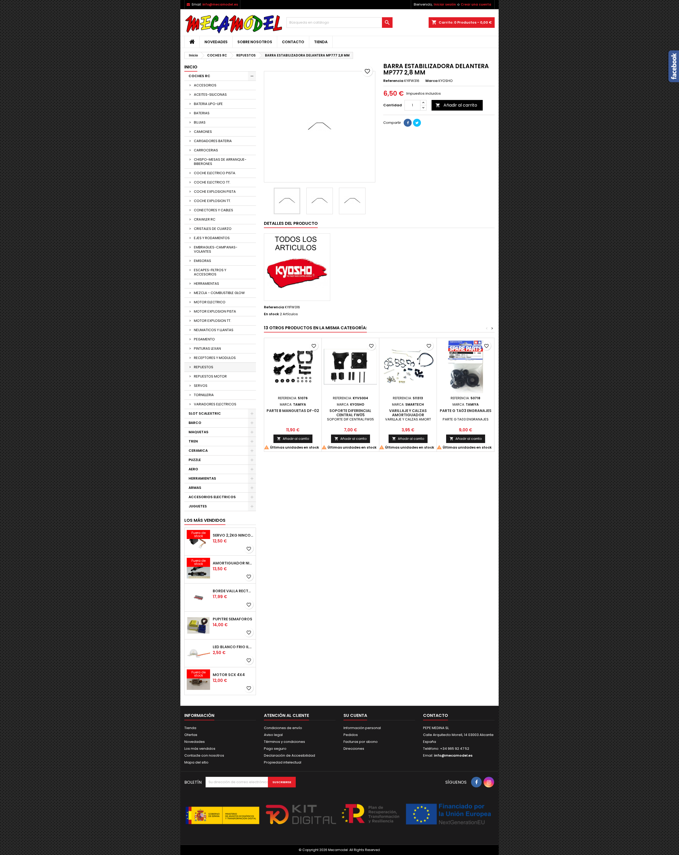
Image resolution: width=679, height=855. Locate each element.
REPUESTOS (203, 367)
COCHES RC (199, 75)
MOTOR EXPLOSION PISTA (215, 311)
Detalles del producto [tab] (291, 223)
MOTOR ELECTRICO (209, 302)
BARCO (195, 422)
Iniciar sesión (445, 4)
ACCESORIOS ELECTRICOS (212, 496)
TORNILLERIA (204, 394)
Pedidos (350, 734)
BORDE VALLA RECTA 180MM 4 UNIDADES (233, 591)
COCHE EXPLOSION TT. (212, 200)
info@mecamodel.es (220, 4)
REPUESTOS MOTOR (210, 376)
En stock (271, 314)
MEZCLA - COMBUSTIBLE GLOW (219, 292)
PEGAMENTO (204, 339)
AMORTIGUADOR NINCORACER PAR (233, 563)
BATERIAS (202, 113)
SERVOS (200, 385)
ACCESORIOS (205, 85)
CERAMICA (198, 450)
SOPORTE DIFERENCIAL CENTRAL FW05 (350, 413)
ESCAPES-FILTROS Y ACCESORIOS (210, 272)
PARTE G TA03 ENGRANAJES (465, 410)
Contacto (293, 42)
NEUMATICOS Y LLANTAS (213, 329)
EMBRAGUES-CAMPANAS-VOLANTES (215, 249)
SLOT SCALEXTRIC (205, 413)
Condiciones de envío (283, 727)
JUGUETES (198, 506)
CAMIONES (203, 131)
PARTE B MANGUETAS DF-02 (293, 410)
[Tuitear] (417, 123)
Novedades (216, 42)
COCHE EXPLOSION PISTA (215, 191)
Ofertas (190, 734)
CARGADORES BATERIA (213, 140)
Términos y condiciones (284, 741)
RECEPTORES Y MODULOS (215, 357)
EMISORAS (202, 260)
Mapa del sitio (196, 762)
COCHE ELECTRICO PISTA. (215, 173)
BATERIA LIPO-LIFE (208, 103)
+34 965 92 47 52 (454, 748)
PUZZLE (195, 459)
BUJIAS (200, 122)
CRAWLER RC (204, 219)
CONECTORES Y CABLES (213, 210)
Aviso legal (273, 734)
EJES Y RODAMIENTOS (212, 237)
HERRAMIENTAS (206, 283)
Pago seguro (275, 748)
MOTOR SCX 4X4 (229, 675)
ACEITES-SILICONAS (210, 94)
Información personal (362, 727)
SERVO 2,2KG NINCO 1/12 (233, 535)
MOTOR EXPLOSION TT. (212, 320)
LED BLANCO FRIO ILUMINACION (233, 647)
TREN (193, 441)
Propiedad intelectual (282, 762)
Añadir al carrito (456, 105)
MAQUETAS (198, 432)
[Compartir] (408, 123)
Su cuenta (355, 715)
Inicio (190, 67)
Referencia (393, 80)
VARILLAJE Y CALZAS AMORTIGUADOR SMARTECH (408, 415)
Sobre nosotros (254, 42)
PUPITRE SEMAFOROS (232, 619)
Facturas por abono (360, 741)
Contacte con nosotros (204, 755)
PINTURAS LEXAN (207, 348)
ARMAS (195, 487)
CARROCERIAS (206, 150)
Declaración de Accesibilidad (289, 755)
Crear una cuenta (476, 4)
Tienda (321, 42)
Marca (431, 80)
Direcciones (353, 748)
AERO (193, 469)
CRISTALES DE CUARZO (213, 228)
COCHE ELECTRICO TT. (212, 182)
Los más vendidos (204, 520)
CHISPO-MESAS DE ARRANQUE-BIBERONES (220, 161)
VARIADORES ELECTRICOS (215, 404)
